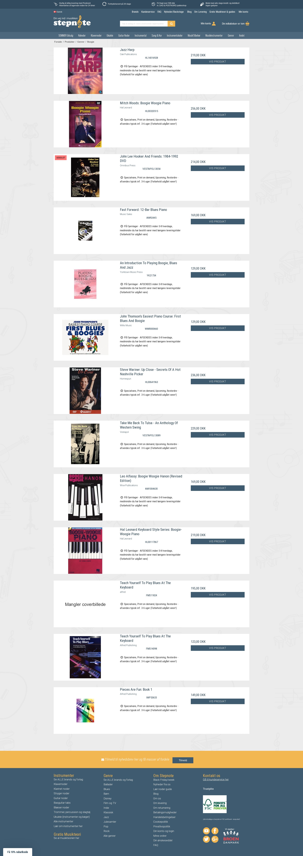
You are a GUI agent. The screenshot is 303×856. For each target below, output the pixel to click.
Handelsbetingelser (164, 817)
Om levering (160, 803)
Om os (157, 798)
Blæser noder (61, 807)
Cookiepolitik (160, 821)
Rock (107, 831)
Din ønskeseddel (162, 840)
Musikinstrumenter (214, 35)
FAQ (155, 845)
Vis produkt (217, 61)
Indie (106, 807)
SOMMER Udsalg (66, 35)
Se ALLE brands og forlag (68, 779)
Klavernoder (96, 35)
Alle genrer (110, 835)
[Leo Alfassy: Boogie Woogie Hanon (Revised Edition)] (85, 497)
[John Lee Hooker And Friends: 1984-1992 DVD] (85, 177)
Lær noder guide (162, 789)
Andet (241, 35)
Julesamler (110, 821)
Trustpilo (208, 788)
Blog (155, 793)
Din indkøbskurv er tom (233, 23)
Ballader (108, 784)
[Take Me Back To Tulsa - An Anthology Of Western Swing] (85, 444)
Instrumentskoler (175, 35)
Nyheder (82, 35)
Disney (107, 798)
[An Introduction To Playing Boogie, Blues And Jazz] (85, 284)
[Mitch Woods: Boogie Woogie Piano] (85, 124)
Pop (106, 826)
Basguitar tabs (62, 802)
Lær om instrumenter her (68, 826)
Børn (106, 793)
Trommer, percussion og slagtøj (72, 812)
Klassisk (108, 812)
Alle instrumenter (63, 821)
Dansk (59, 12)
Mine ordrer (159, 835)
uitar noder (61, 798)
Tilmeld (183, 760)
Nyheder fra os (161, 784)
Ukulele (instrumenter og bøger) (72, 816)
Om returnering (161, 807)
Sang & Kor (157, 35)
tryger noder (62, 793)
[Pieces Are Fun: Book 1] (85, 710)
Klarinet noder (62, 788)
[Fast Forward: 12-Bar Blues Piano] (85, 231)
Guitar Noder (124, 35)
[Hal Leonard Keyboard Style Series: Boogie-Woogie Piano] (85, 550)
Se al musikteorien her (66, 838)
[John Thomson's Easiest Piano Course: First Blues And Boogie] (85, 337)
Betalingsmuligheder (165, 812)
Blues (107, 789)
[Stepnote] (72, 21)
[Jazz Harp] (85, 71)
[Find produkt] (171, 24)
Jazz (106, 817)
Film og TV (110, 803)
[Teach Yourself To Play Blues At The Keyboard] (85, 604)
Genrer (231, 35)
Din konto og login (163, 831)
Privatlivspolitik (161, 826)
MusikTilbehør (194, 35)
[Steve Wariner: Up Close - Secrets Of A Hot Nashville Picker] (85, 390)
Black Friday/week (163, 779)
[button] (17, 852)
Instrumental (140, 35)
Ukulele (110, 35)
